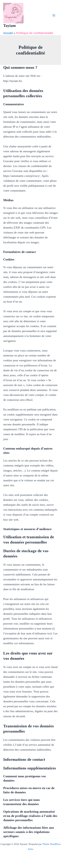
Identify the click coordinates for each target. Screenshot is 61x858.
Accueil (8, 33)
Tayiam (9, 25)
